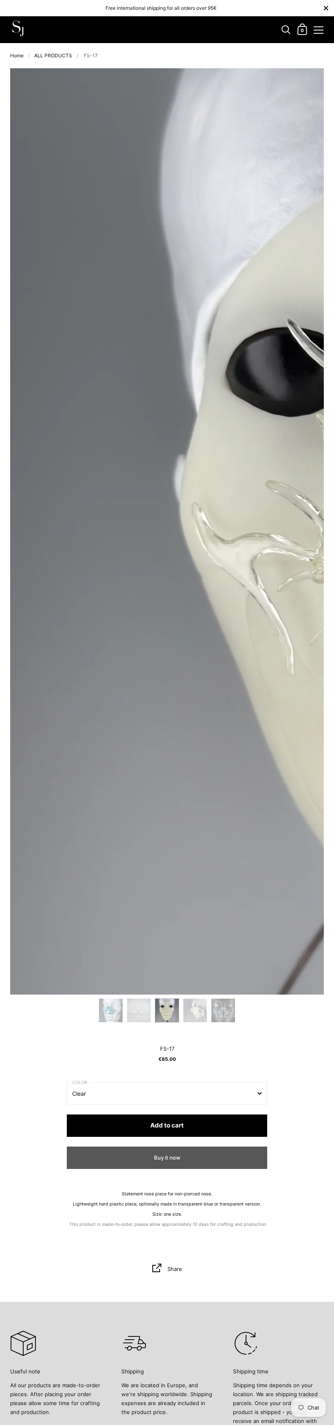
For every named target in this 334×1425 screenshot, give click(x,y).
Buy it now (167, 1157)
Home (17, 55)
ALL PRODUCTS (53, 55)
